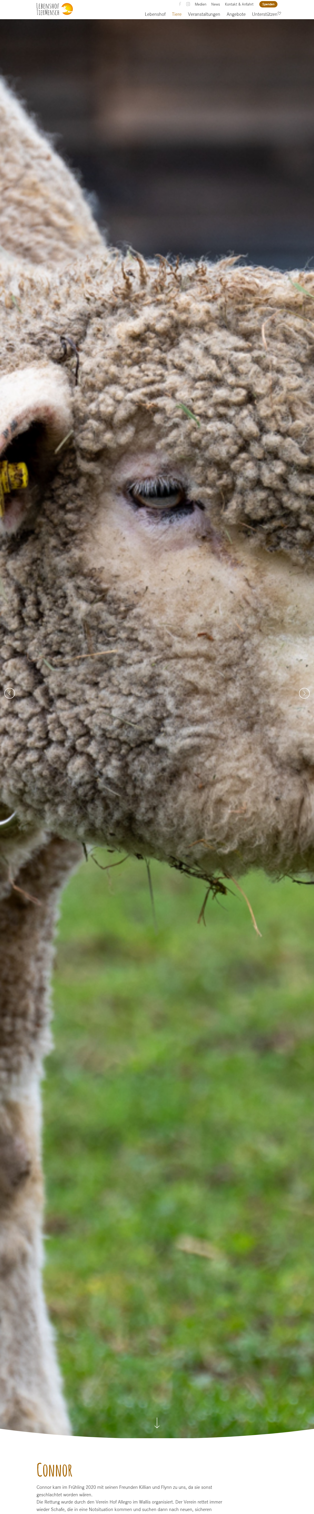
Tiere (177, 14)
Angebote (236, 14)
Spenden (268, 4)
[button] (9, 693)
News (215, 4)
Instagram (188, 4)
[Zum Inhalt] (157, 1420)
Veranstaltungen (204, 14)
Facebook (180, 4)
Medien (200, 4)
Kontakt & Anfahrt (239, 4)
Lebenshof (155, 14)
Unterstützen (264, 14)
